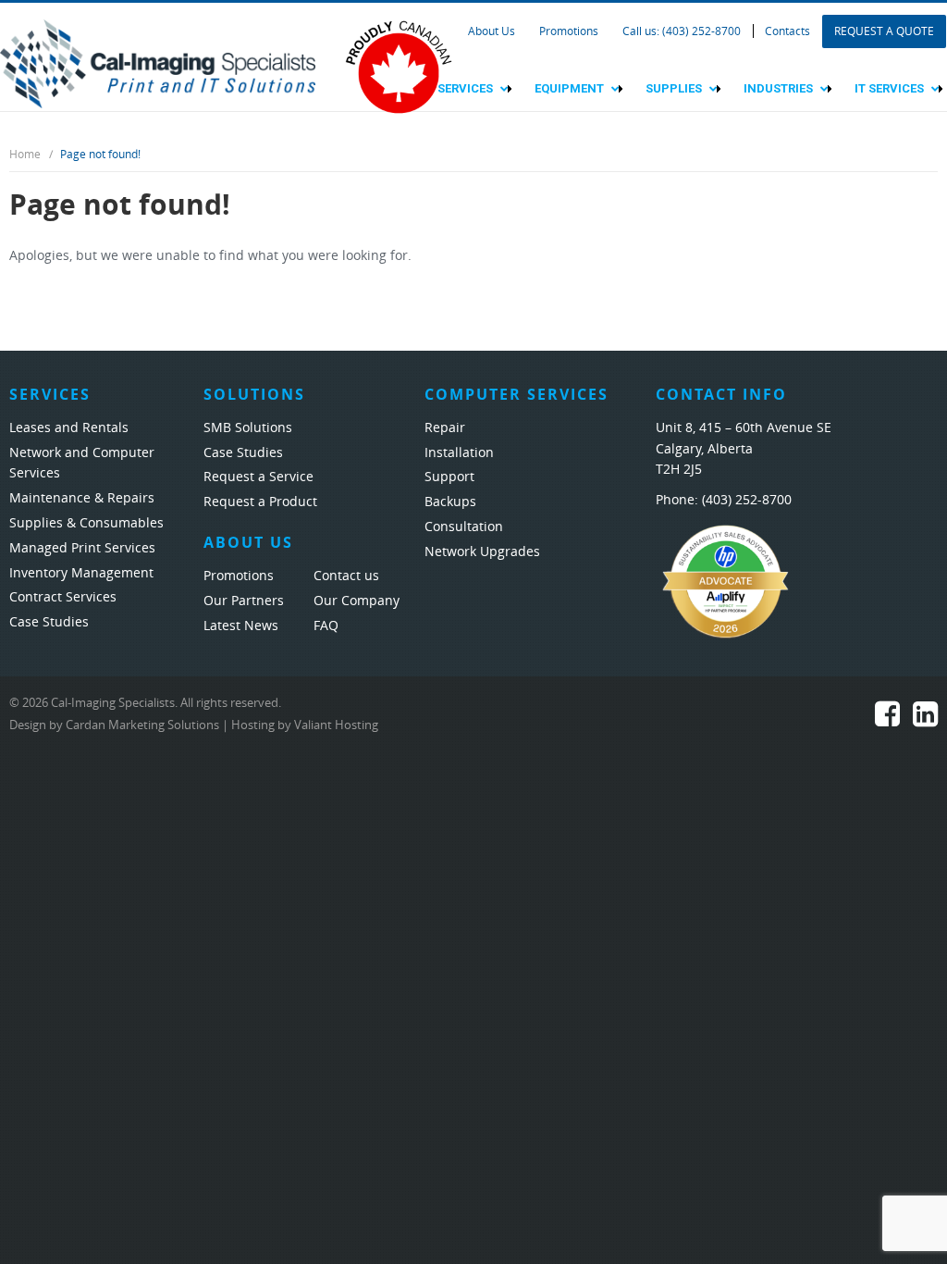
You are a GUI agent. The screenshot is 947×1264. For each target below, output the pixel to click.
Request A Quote (884, 31)
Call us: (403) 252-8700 (681, 31)
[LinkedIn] (925, 719)
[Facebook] (887, 719)
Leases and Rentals (69, 428)
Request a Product (260, 502)
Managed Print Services (82, 548)
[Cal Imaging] (157, 62)
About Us (491, 31)
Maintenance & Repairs (81, 498)
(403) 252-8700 (747, 500)
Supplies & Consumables (86, 523)
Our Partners (243, 601)
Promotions (568, 31)
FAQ (326, 626)
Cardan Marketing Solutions (142, 725)
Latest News (240, 626)
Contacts (787, 31)
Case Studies (49, 622)
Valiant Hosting (336, 725)
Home (25, 154)
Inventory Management (81, 573)
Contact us (346, 576)
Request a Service (258, 477)
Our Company (357, 601)
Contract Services (63, 597)
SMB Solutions (247, 428)
